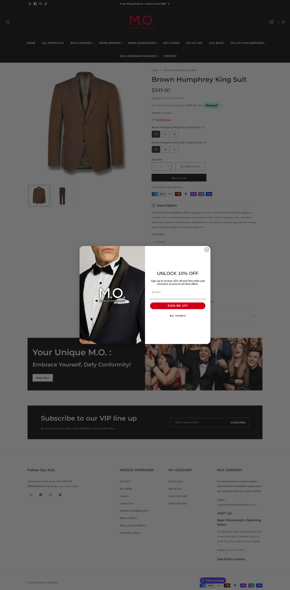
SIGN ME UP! (178, 305)
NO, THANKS (178, 316)
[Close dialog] (207, 250)
